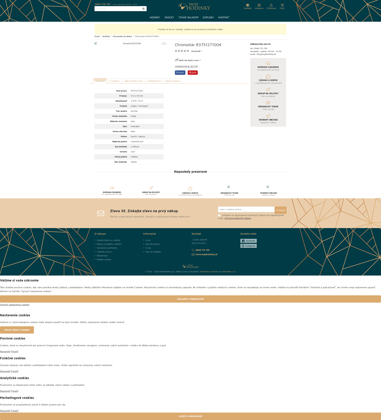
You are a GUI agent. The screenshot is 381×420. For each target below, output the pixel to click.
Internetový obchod (209, 271)
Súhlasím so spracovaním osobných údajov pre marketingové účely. (251, 216)
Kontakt (223, 17)
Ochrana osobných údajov (237, 218)
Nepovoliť (5, 351)
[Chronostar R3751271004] (131, 43)
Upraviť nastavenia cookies (14, 304)
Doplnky (208, 17)
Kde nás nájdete (153, 251)
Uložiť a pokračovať (190, 416)
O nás (148, 248)
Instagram (250, 245)
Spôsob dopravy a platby (108, 240)
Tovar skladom (188, 17)
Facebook (250, 240)
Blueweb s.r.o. (229, 271)
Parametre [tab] (100, 81)
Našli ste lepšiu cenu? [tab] (133, 81)
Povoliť (14, 351)
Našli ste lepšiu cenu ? (189, 60)
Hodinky (155, 17)
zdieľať (181, 72)
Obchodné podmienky (107, 248)
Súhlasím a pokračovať (190, 299)
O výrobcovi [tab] (114, 81)
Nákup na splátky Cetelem (109, 244)
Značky (169, 17)
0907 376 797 (103, 4)
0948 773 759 (260, 48)
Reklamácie (102, 255)
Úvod (147, 240)
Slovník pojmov (152, 244)
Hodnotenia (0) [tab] (154, 81)
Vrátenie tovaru (104, 251)
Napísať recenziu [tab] (172, 81)
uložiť (193, 72)
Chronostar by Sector (186, 66)
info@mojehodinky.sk (266, 54)
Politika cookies (104, 259)
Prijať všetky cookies (16, 330)
